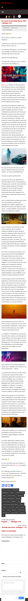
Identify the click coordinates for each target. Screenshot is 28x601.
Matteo (21, 504)
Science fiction (14, 512)
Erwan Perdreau (11, 495)
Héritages (18, 498)
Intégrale (13, 501)
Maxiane (4, 507)
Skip (16, 598)
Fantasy (4, 498)
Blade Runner (5, 492)
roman (8, 509)
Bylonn (12, 492)
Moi (13, 507)
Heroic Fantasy (5, 501)
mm (9, 507)
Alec (3, 489)
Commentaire (5, 541)
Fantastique (20, 495)
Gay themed (11, 498)
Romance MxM (5, 512)
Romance (14, 509)
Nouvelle (22, 507)
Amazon (3, 473)
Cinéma (4, 495)
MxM (17, 507)
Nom (3, 563)
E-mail (3, 570)
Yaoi (3, 515)
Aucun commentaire (7, 29)
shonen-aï (22, 512)
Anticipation (15, 489)
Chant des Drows (20, 492)
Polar (3, 509)
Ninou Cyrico (6, 2)
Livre (19, 501)
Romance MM (21, 509)
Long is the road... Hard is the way (10, 504)
